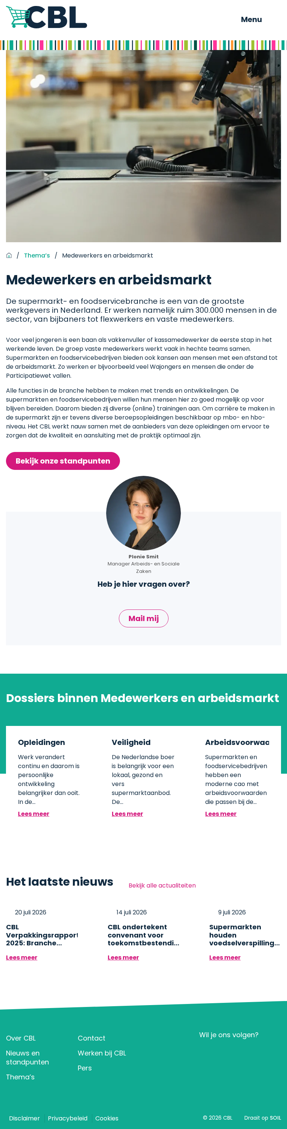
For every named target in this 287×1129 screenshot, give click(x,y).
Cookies (106, 1118)
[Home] (9, 255)
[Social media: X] (229, 1053)
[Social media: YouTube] (251, 1053)
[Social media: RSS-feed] (273, 1053)
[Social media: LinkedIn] (207, 1053)
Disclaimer (24, 1118)
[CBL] (46, 17)
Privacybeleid (67, 1118)
